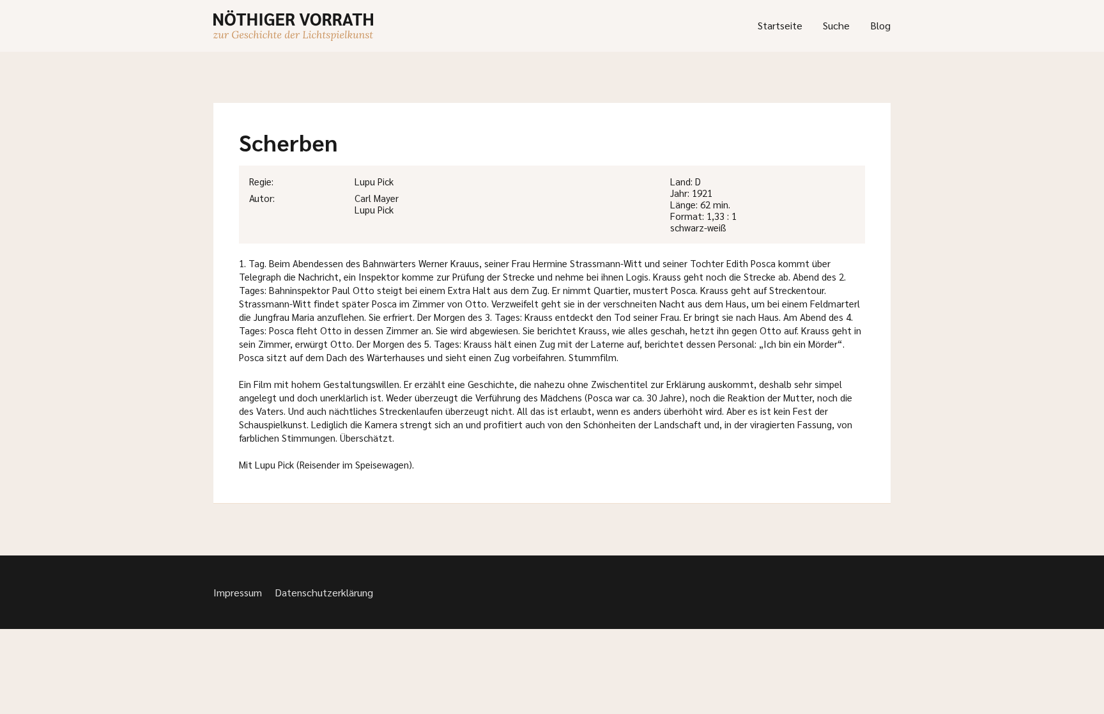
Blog (880, 25)
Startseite (780, 25)
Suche (836, 25)
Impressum (237, 592)
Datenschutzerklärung (324, 592)
